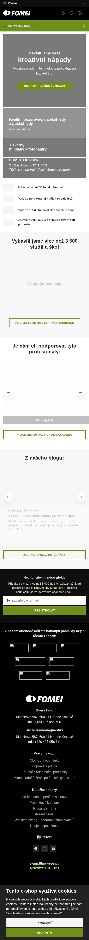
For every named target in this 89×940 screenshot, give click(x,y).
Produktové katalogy (45, 802)
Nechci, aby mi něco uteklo (44, 577)
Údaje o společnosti (44, 826)
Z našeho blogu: (44, 458)
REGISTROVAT (44, 610)
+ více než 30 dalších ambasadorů (44, 434)
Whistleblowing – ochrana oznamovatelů (44, 820)
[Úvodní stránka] (16, 13)
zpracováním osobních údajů (53, 591)
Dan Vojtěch (44, 420)
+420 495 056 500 (47, 722)
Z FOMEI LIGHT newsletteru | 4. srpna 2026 (41, 516)
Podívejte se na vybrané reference (44, 322)
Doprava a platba (44, 766)
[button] (82, 3)
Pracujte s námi (44, 808)
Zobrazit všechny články (44, 554)
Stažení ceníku (44, 814)
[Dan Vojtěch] (44, 388)
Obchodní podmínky (44, 760)
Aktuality (33, 510)
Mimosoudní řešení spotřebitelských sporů (44, 778)
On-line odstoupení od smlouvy (44, 797)
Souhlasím (44, 932)
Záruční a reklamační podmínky (44, 772)
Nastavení (44, 922)
